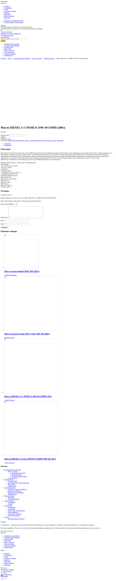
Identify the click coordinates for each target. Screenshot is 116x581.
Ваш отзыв (5, 217)
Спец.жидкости (13, 478)
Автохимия (11, 509)
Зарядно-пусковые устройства (17, 489)
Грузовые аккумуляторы (11, 45)
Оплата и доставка (10, 11)
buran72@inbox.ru (6, 574)
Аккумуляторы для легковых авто (18, 483)
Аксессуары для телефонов (16, 510)
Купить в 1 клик (6, 139)
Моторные (60, 140)
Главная (6, 6)
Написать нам (18, 21)
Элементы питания (14, 515)
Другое (6, 517)
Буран (6, 9)
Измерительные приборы (16, 492)
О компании (8, 8)
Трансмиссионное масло (19, 476)
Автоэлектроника (9, 488)
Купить (3, 137)
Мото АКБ (7, 49)
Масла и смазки (9, 50)
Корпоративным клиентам (22, 58)
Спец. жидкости (9, 52)
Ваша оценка (5, 204)
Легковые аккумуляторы (11, 44)
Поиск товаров (5, 39)
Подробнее (13, 275)
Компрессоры (12, 494)
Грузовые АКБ (12, 481)
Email (3, 224)
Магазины (7, 14)
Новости (7, 13)
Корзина (5, 576)
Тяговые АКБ (8, 47)
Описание (7, 143)
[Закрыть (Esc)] (1, 578)
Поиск (3, 40)
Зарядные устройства (14, 491)
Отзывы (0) (7, 145)
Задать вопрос (19, 22)
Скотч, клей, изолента (15, 514)
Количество (4, 135)
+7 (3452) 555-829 (6, 32)
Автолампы (11, 507)
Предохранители (13, 512)
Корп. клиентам (9, 16)
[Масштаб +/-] (7, 578)
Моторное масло (49, 58)
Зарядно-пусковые (10, 54)
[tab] (59, 144)
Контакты (7, 17)
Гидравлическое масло (18, 473)
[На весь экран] (5, 578)
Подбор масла (8, 55)
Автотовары (8, 505)
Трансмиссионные (13, 499)
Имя (2, 220)
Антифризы (11, 502)
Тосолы (10, 504)
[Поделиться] (3, 578)
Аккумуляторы (9, 479)
